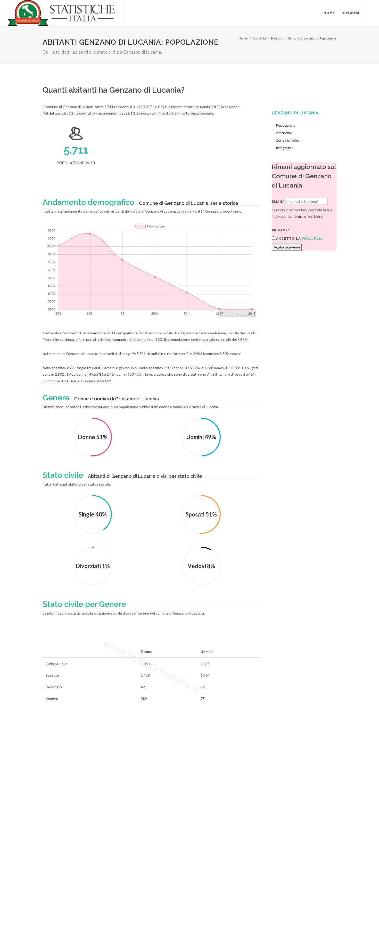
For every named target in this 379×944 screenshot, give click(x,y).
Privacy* (280, 230)
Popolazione (327, 38)
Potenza (276, 38)
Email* (278, 202)
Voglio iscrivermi (287, 247)
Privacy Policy (313, 238)
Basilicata (259, 38)
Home (243, 38)
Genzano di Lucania (300, 38)
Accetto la (288, 238)
